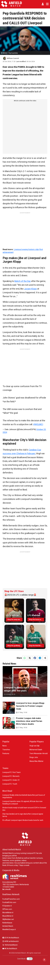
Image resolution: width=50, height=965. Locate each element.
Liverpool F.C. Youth (9, 784)
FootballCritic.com (9, 902)
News (4, 746)
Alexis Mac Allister (36, 761)
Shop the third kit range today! (36, 645)
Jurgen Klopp (30, 288)
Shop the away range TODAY (15, 619)
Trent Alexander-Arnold (38, 753)
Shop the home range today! (36, 619)
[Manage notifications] (44, 960)
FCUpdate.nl (7, 906)
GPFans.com (7, 909)
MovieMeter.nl (7, 913)
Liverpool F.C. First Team (11, 772)
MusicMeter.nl (7, 916)
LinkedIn (7, 889)
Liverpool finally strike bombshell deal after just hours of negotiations (23, 796)
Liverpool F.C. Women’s (10, 776)
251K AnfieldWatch (11, 938)
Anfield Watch (7, 926)
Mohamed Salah (35, 750)
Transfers (6, 750)
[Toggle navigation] (47, 4)
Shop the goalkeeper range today (15, 645)
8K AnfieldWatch (10, 949)
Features (5, 753)
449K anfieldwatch (11, 941)
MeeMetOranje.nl (9, 929)
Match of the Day (22, 281)
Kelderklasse (7, 923)
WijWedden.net (8, 919)
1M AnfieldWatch (11, 945)
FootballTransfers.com (11, 899)
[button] (43, 4)
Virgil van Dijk (34, 746)
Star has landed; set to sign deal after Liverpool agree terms (22, 815)
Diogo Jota (33, 757)
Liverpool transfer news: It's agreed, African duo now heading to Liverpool (22, 802)
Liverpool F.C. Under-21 (11, 780)
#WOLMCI (38, 424)
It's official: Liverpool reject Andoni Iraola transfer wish (22, 820)
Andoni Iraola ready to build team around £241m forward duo (24, 809)
